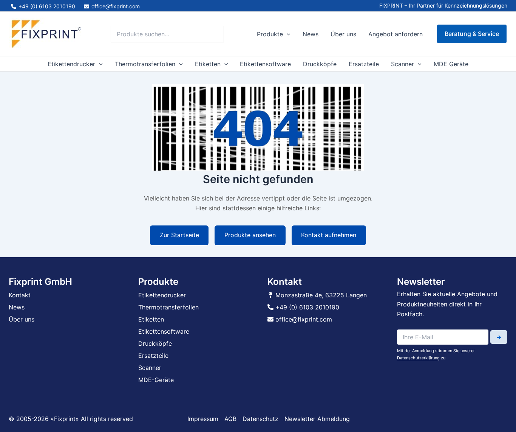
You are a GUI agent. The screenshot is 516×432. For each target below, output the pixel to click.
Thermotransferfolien (145, 64)
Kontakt (20, 295)
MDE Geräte (451, 64)
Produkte (270, 34)
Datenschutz (260, 419)
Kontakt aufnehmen (328, 235)
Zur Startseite (179, 235)
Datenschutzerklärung (418, 358)
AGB (230, 419)
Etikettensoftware (265, 64)
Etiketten (208, 64)
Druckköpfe (320, 64)
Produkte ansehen (250, 235)
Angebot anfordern (395, 34)
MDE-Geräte (156, 380)
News (310, 34)
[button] (286, 34)
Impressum (202, 419)
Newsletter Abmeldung (317, 419)
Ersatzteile (364, 64)
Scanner (402, 64)
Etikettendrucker (71, 64)
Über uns (343, 34)
